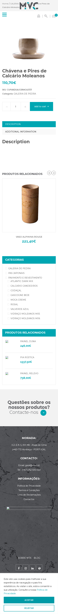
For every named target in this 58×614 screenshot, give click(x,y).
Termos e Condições (29, 490)
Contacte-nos (23, 412)
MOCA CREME (18, 299)
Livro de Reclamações (29, 494)
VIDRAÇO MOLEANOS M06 (25, 318)
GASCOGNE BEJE (20, 295)
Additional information (20, 131)
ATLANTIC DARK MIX (22, 281)
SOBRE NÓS (25, 558)
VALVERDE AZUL (20, 309)
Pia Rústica (27, 357)
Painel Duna (28, 341)
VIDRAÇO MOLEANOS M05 (25, 313)
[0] (54, 15)
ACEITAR (29, 600)
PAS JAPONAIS (16, 273)
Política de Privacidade (29, 485)
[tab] (29, 124)
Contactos (29, 499)
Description (13, 124)
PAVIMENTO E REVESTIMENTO (25, 277)
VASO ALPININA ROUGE (29, 236)
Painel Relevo (29, 373)
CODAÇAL (16, 290)
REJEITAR (29, 608)
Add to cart (40, 106)
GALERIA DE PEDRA (25, 93)
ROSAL (14, 304)
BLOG (37, 558)
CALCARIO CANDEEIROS (24, 286)
